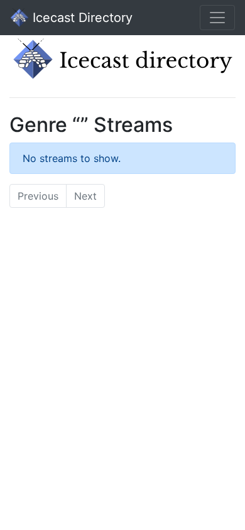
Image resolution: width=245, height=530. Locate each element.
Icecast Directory (81, 17)
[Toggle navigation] (217, 17)
